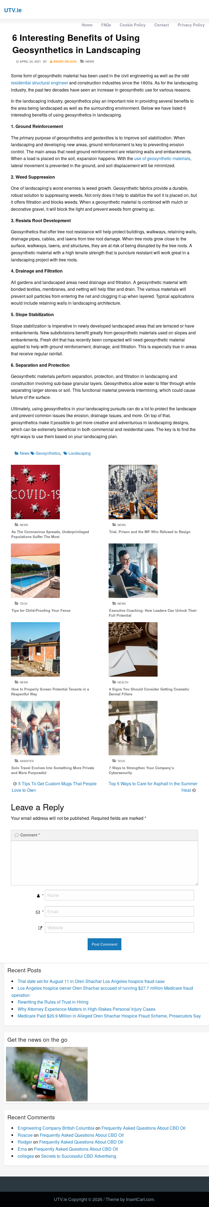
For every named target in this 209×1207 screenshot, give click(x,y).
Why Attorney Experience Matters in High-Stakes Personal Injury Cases (86, 1009)
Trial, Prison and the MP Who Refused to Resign (149, 531)
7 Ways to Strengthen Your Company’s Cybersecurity (141, 770)
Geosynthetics (48, 453)
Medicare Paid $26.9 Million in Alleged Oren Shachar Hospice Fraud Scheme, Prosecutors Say (109, 1016)
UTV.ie (13, 10)
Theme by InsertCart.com (130, 1199)
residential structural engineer (39, 83)
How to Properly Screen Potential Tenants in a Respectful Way (50, 691)
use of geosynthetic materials (162, 158)
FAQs (106, 24)
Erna (22, 1149)
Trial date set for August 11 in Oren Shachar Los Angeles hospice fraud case (91, 981)
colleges (26, 1156)
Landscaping (80, 453)
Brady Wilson (64, 61)
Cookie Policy (133, 24)
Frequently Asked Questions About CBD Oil (144, 1128)
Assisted (27, 761)
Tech (23, 604)
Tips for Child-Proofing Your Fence (40, 610)
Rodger (25, 1142)
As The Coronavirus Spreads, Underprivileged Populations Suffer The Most (50, 534)
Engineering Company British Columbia (56, 1128)
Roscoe (25, 1135)
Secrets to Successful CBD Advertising (78, 1156)
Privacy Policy (191, 24)
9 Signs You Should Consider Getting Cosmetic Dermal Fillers (149, 691)
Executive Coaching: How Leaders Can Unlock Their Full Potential (153, 613)
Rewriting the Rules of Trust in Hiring (53, 1002)
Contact (161, 24)
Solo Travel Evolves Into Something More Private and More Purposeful (52, 770)
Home (87, 24)
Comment (30, 835)
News (89, 61)
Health (123, 682)
